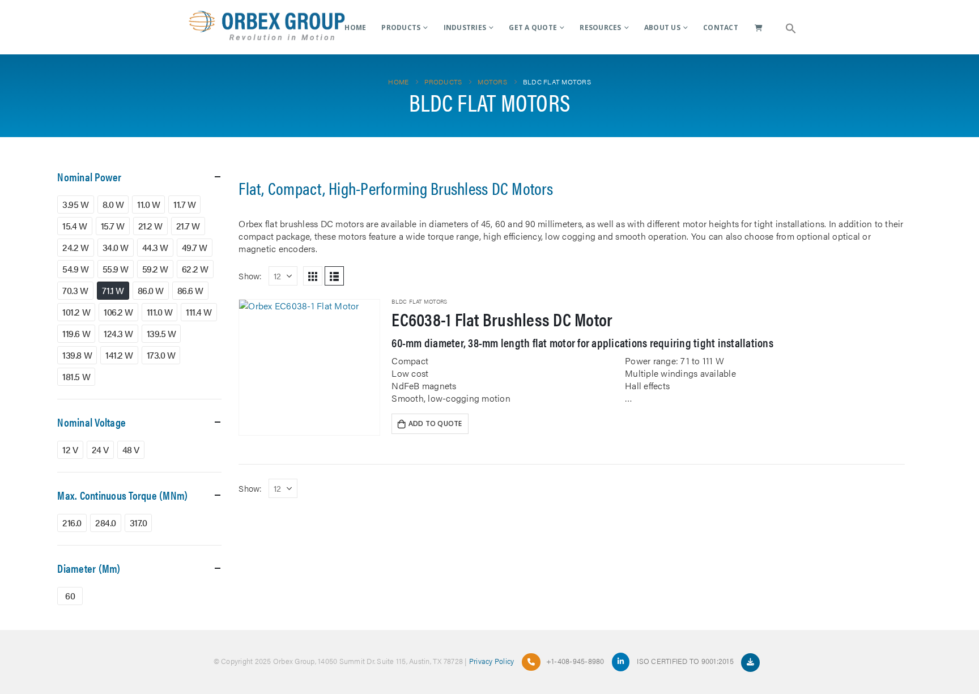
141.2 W (119, 354)
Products (400, 27)
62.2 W (195, 268)
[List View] (334, 276)
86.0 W (151, 290)
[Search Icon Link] (791, 27)
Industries (465, 27)
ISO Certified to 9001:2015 (686, 660)
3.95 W (75, 204)
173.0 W (161, 354)
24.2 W (75, 247)
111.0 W (160, 311)
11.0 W (148, 204)
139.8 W (77, 354)
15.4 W (74, 225)
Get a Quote (533, 27)
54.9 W (75, 268)
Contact (720, 27)
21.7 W (188, 225)
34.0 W (116, 247)
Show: (250, 276)
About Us (662, 27)
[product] (309, 367)
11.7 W (184, 204)
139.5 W (161, 333)
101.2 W (76, 311)
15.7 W (113, 225)
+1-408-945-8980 (575, 660)
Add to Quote (435, 423)
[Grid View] (312, 276)
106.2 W (118, 311)
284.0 (105, 522)
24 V (100, 449)
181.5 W (76, 376)
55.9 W (116, 268)
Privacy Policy (491, 660)
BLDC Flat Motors (419, 301)
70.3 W (75, 290)
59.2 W (155, 268)
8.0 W (113, 204)
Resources (600, 27)
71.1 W (113, 290)
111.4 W (199, 311)
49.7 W (194, 247)
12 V (70, 449)
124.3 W (118, 333)
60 (70, 595)
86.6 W (190, 290)
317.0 (138, 522)
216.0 (72, 522)
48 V (130, 449)
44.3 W (155, 247)
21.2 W (150, 225)
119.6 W (76, 333)
